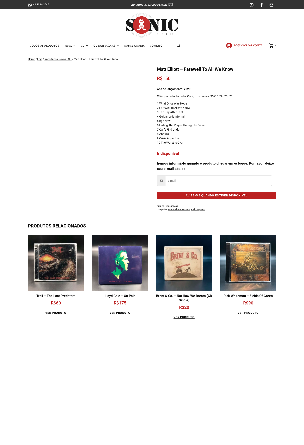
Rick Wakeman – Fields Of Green (248, 296)
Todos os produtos (44, 45)
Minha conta (215, 350)
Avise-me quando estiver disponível (217, 195)
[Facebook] (262, 5)
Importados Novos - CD (179, 209)
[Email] (271, 5)
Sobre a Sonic (134, 45)
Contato (156, 45)
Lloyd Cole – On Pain (120, 296)
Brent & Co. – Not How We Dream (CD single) (184, 298)
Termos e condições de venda (227, 372)
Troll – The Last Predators (55, 296)
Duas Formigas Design (180, 439)
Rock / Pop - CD (198, 209)
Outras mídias (104, 45)
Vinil (68, 45)
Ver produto (55, 312)
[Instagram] (252, 5)
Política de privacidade (222, 365)
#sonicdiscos (60, 416)
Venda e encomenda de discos (227, 357)
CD (82, 45)
